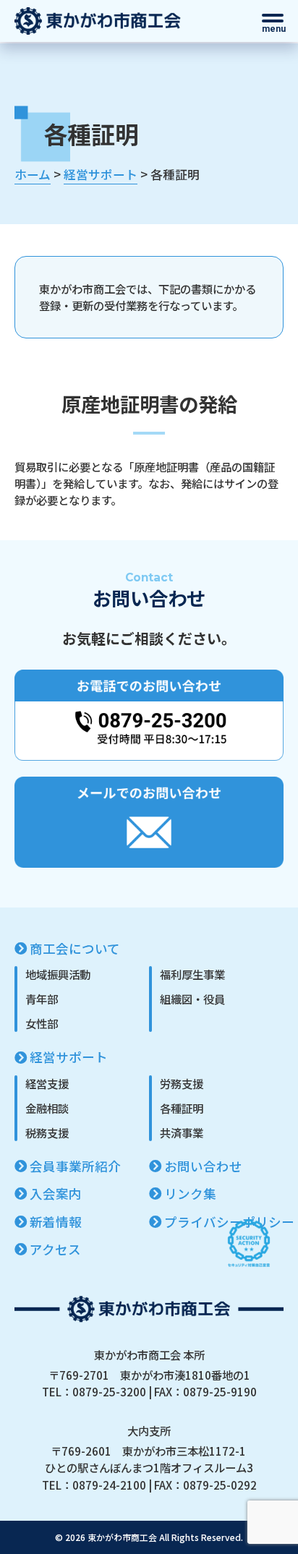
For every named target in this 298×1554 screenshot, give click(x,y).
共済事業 (181, 1132)
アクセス (55, 1249)
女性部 (41, 1023)
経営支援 (47, 1083)
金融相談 (47, 1108)
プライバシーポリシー (229, 1222)
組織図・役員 (192, 999)
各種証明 (181, 1108)
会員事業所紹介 (75, 1166)
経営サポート (69, 1057)
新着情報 (56, 1222)
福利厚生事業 (192, 974)
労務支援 (181, 1083)
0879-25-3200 (109, 1391)
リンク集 (190, 1193)
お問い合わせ (203, 1166)
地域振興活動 (57, 974)
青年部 (41, 999)
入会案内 (56, 1193)
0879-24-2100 (109, 1485)
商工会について (75, 948)
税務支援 (47, 1132)
